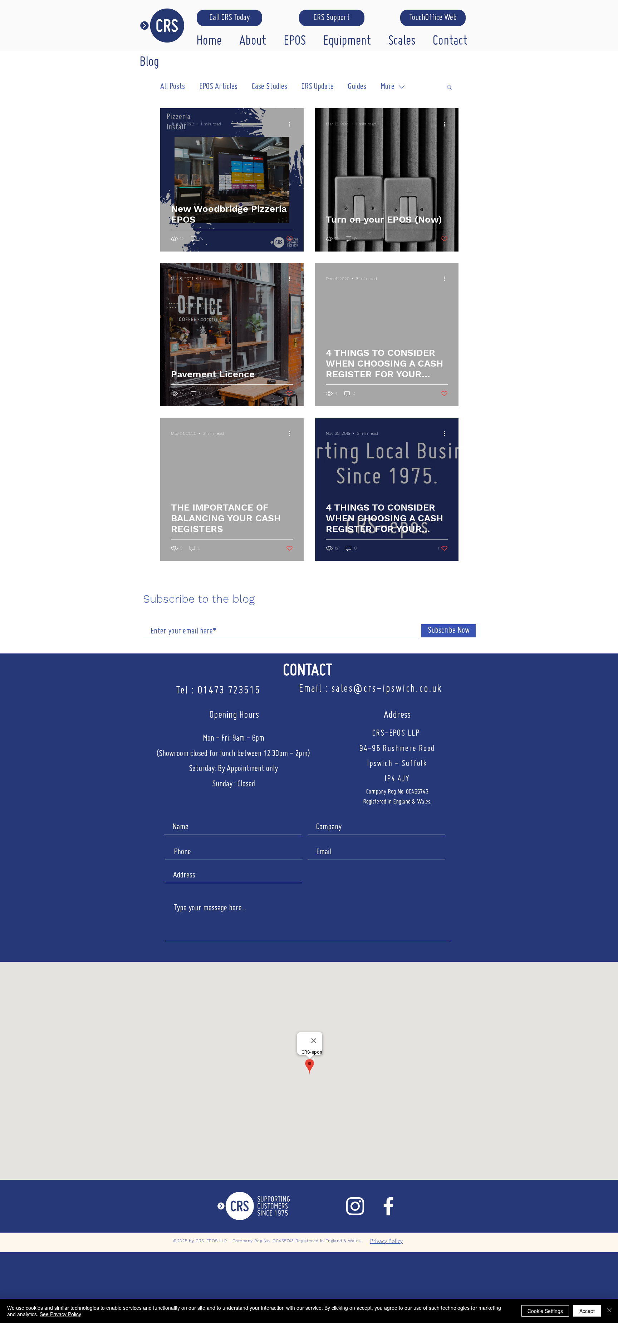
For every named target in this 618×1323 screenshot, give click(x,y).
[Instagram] (355, 1206)
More (387, 87)
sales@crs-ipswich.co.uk (386, 689)
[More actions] (292, 124)
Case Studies (269, 87)
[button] (256, 39)
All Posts (172, 87)
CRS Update (317, 87)
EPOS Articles (218, 87)
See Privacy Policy (60, 1314)
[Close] (609, 1310)
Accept (587, 1310)
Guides (357, 87)
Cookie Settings (545, 1310)
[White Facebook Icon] (388, 1206)
